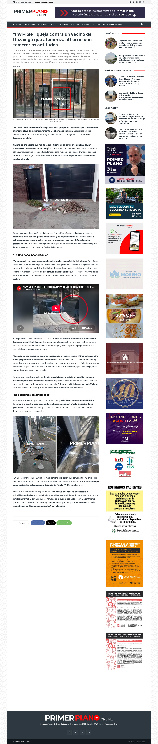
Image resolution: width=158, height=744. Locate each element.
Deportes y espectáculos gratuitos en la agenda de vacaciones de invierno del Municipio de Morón (131, 44)
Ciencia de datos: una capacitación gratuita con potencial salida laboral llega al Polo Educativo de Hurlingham (132, 118)
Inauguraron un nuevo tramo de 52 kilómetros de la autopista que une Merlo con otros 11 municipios (132, 59)
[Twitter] (136, 2)
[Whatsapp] (143, 2)
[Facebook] (133, 2)
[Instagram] (140, 2)
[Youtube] (130, 2)
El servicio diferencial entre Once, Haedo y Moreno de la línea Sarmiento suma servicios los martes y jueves (131, 81)
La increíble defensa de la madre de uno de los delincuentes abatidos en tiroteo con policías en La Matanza (130, 133)
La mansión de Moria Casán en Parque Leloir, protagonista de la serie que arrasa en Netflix (132, 96)
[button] (142, 24)
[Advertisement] (125, 690)
